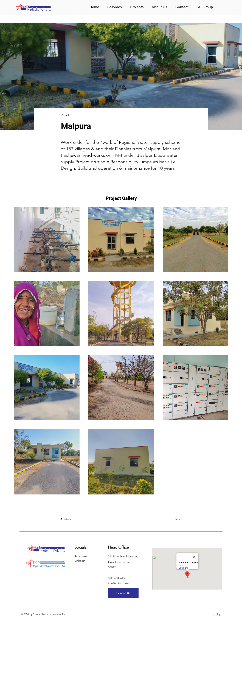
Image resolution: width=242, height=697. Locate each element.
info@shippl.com (119, 583)
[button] (137, 7)
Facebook (81, 556)
